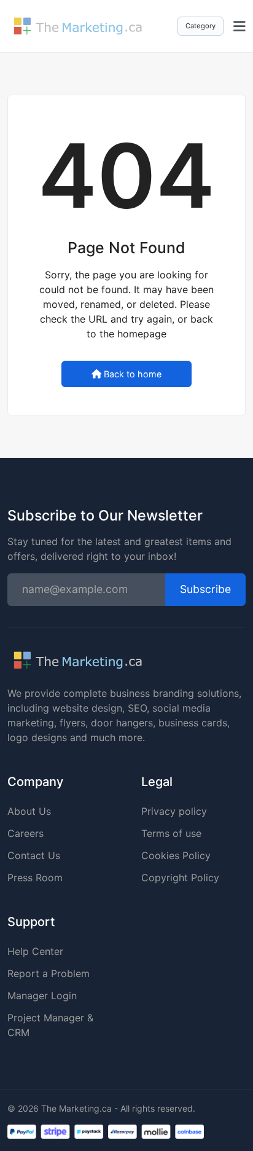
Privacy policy (174, 811)
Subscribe (205, 589)
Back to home (133, 374)
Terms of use (171, 833)
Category (200, 26)
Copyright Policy (180, 877)
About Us (29, 811)
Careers (25, 833)
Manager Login (42, 995)
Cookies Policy (176, 855)
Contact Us (33, 855)
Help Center (35, 951)
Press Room (35, 877)
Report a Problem (48, 973)
